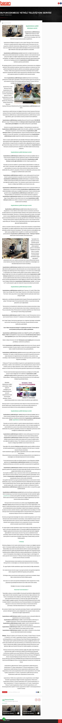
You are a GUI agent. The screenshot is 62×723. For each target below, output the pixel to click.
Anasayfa (2, 14)
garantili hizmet (6, 495)
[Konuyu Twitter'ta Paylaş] (38, 692)
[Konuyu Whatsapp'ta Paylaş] (39, 692)
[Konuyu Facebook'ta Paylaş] (36, 692)
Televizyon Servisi (8, 14)
